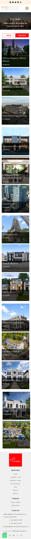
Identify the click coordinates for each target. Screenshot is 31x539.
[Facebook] (10, 2)
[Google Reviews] (20, 2)
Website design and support (19, 531)
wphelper (5, 533)
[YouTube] (15, 2)
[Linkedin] (18, 2)
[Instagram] (13, 2)
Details (25, 65)
